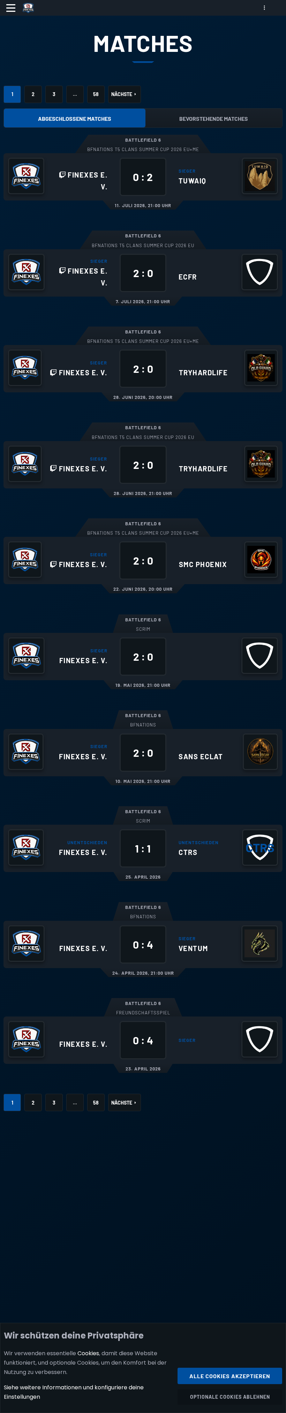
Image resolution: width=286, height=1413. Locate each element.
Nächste (121, 94)
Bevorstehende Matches (213, 118)
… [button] (75, 94)
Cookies (88, 1353)
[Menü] (11, 8)
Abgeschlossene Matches (74, 118)
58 (96, 94)
